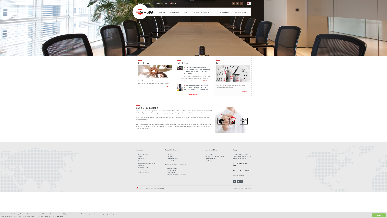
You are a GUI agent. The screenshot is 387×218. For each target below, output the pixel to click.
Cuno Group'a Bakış (143, 154)
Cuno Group (247, 188)
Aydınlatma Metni (172, 168)
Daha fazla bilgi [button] (59, 216)
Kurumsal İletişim (225, 12)
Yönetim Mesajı (142, 161)
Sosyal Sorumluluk (240, 12)
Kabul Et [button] (379, 215)
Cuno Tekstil (170, 154)
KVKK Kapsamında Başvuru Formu (177, 175)
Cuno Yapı (170, 156)
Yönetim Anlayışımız (144, 170)
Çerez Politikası (171, 170)
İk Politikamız (209, 154)
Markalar (186, 12)
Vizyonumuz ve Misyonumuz (146, 163)
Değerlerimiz (141, 165)
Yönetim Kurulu (142, 159)
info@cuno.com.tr (238, 175)
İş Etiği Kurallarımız (143, 172)
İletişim (173, 3)
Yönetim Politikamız (143, 167)
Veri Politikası (171, 172)
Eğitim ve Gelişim (210, 159)
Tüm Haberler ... (194, 95)
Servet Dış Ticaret (172, 161)
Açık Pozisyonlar (210, 161)
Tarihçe (140, 156)
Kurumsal (162, 12)
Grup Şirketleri (174, 12)
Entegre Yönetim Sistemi (201, 12)
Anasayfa (151, 12)
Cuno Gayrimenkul (172, 159)
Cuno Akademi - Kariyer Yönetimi (215, 156)
